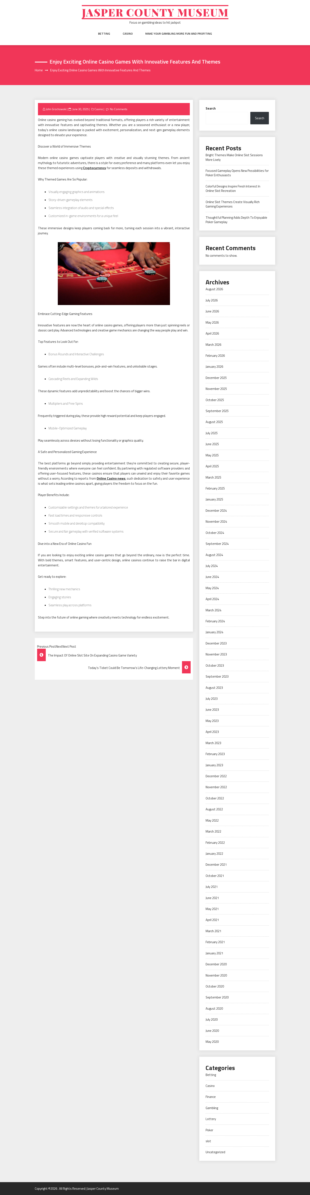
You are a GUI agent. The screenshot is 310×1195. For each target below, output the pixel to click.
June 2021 (212, 897)
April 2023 (212, 731)
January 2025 (214, 499)
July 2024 (212, 565)
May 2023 (212, 720)
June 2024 (212, 576)
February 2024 (215, 621)
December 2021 (216, 864)
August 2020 (214, 1008)
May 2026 (212, 322)
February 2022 (215, 842)
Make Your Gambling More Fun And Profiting (178, 33)
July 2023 (212, 698)
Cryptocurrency (94, 167)
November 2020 (216, 975)
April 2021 (212, 919)
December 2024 (216, 510)
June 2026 (212, 311)
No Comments (118, 109)
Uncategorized (215, 1152)
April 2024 (212, 599)
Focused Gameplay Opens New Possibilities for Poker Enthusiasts (237, 173)
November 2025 (216, 388)
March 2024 (213, 610)
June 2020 (212, 1030)
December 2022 (216, 776)
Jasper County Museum (155, 12)
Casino (128, 33)
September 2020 (217, 997)
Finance (211, 1096)
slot (208, 1141)
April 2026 (212, 333)
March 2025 (213, 477)
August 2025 (214, 421)
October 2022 (215, 798)
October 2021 (215, 875)
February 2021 (215, 942)
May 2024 (212, 588)
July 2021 (212, 886)
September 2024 (217, 543)
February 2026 (215, 355)
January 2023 (214, 765)
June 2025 (212, 444)
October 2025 (215, 399)
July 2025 (212, 433)
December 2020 (216, 964)
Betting (104, 33)
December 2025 (216, 377)
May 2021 (212, 908)
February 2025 (215, 488)
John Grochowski (56, 109)
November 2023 (216, 654)
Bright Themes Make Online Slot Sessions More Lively (234, 157)
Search (211, 108)
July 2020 (212, 1019)
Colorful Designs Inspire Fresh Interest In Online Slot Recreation (233, 188)
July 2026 (212, 300)
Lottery (211, 1118)
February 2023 (215, 753)
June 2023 (212, 709)
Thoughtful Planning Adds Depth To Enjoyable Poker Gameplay (236, 219)
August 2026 (214, 289)
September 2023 (217, 676)
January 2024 (214, 632)
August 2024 (214, 554)
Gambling (212, 1107)
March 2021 (213, 931)
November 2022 (216, 787)
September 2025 (217, 410)
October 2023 (215, 665)
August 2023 (214, 687)
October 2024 (215, 532)
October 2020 (215, 986)
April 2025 (212, 466)
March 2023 (213, 743)
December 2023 (216, 643)
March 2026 (213, 344)
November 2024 (216, 521)
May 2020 (212, 1041)
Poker (209, 1130)
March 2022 (213, 831)
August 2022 (214, 809)
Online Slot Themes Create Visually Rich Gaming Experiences (233, 204)
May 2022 (212, 820)
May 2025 (212, 455)
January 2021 (214, 953)
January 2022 (214, 853)
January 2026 (214, 366)
